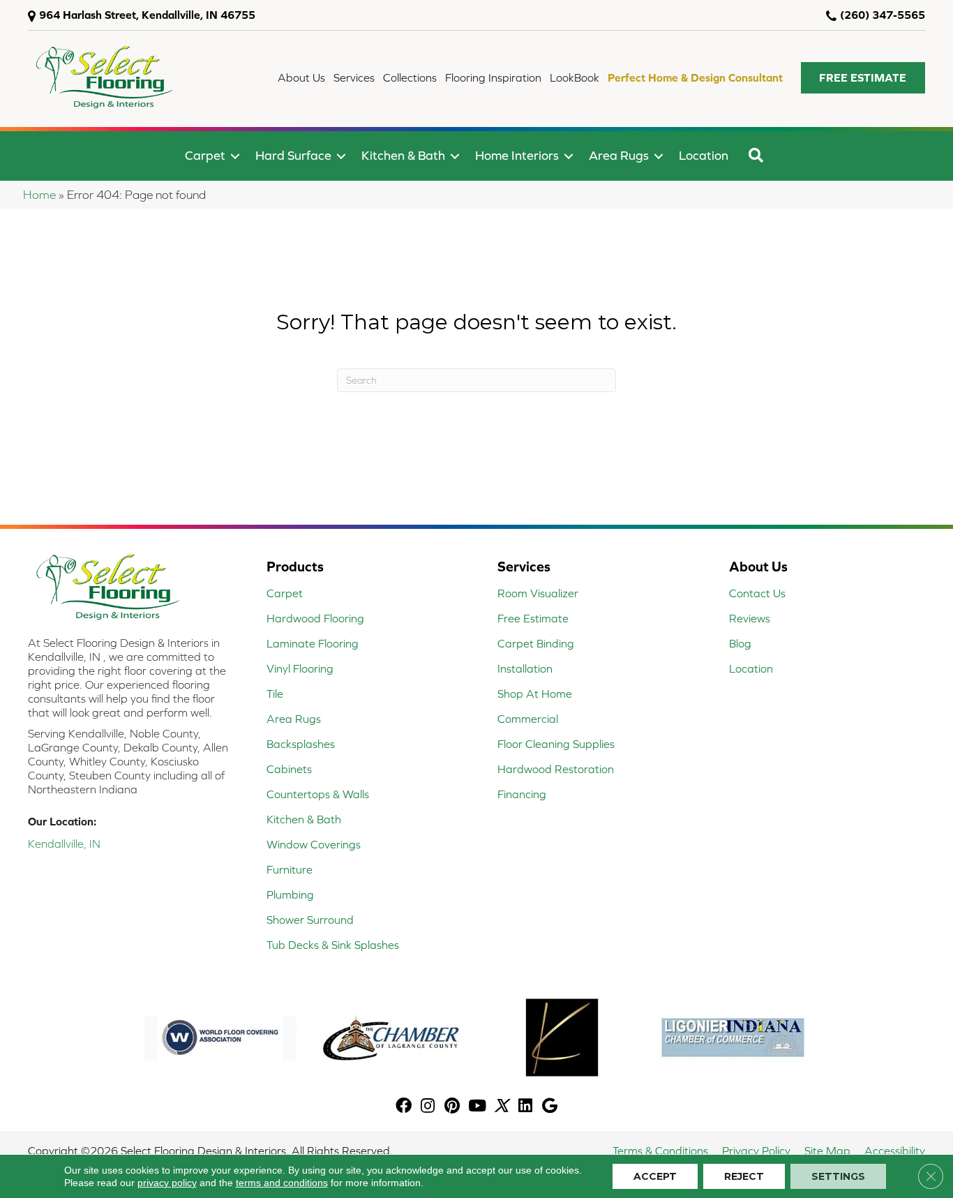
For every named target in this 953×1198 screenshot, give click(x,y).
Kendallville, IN (64, 843)
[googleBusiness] (549, 1107)
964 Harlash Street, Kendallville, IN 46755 (147, 14)
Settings (838, 1176)
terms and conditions (282, 1182)
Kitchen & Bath (403, 155)
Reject (744, 1176)
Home (39, 195)
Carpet (205, 155)
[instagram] (428, 1107)
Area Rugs (619, 155)
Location (703, 155)
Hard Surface (293, 155)
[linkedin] (525, 1107)
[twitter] (501, 1107)
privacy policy (167, 1182)
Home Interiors (517, 155)
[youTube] (477, 1107)
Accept (655, 1176)
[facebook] (404, 1107)
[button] (863, 77)
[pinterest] (452, 1107)
